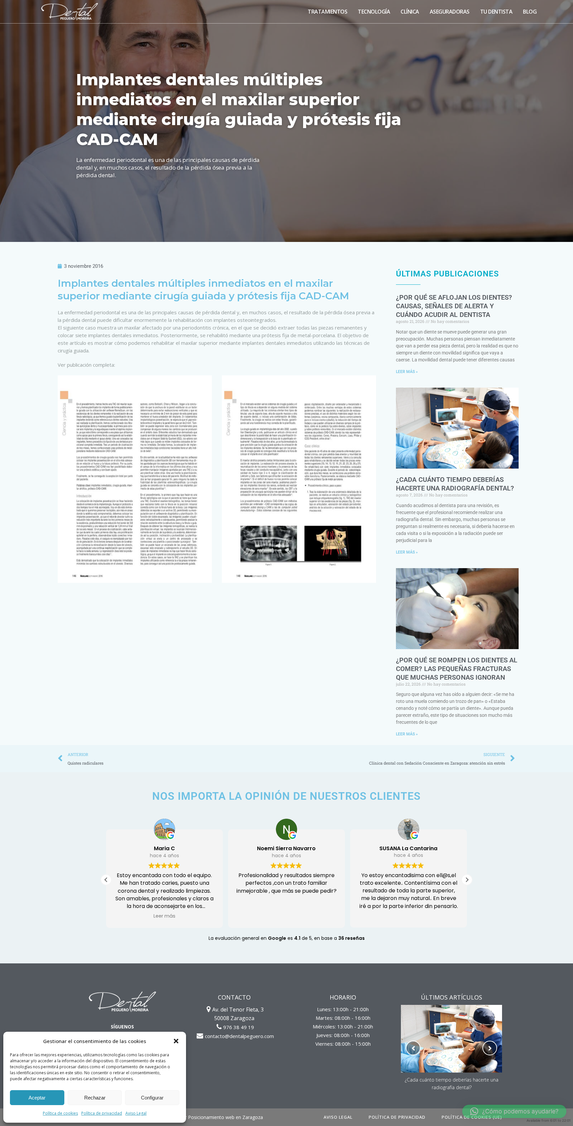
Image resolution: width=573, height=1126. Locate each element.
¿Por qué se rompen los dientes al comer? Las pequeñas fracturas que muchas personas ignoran (456, 668)
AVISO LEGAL (338, 1117)
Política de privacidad (101, 1113)
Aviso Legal (136, 1113)
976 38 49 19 (238, 1027)
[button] (176, 1041)
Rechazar (94, 1097)
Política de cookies (60, 1113)
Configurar (152, 1097)
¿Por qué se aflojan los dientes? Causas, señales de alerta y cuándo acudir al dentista (454, 306)
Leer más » (407, 371)
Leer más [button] (164, 916)
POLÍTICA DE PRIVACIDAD (397, 1117)
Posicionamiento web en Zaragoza (225, 1117)
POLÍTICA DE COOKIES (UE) (472, 1117)
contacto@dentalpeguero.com (239, 1036)
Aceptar (37, 1097)
